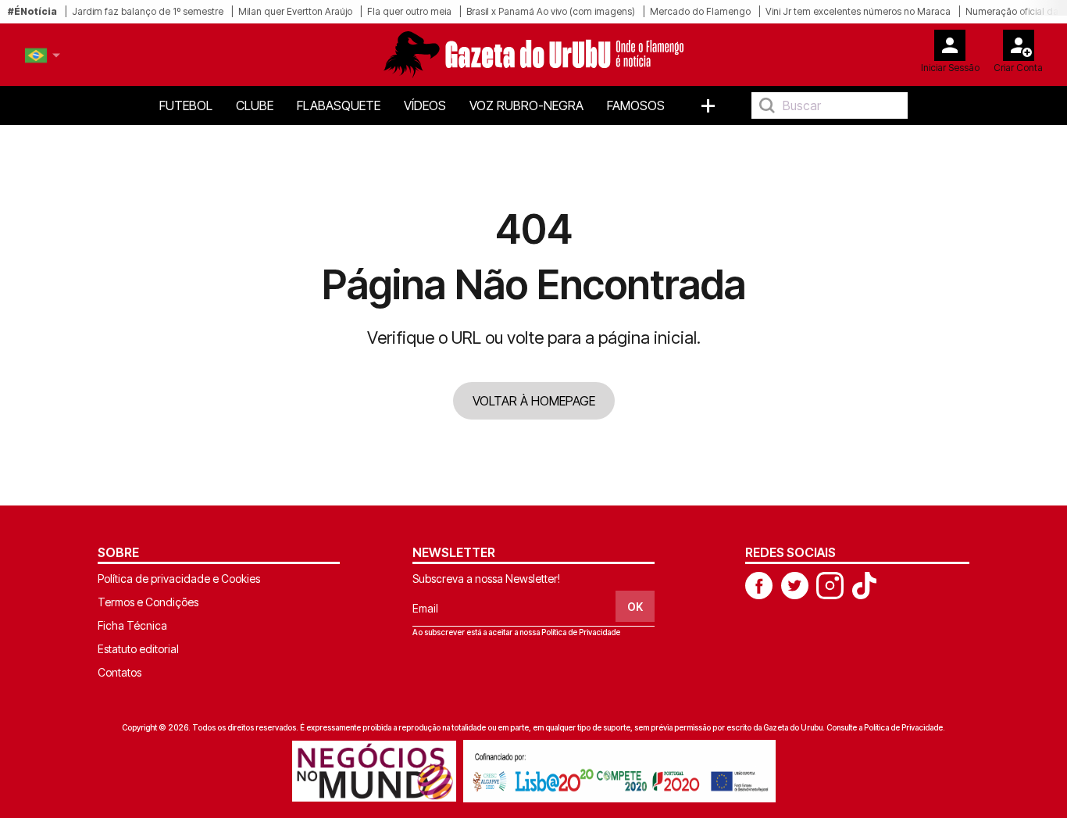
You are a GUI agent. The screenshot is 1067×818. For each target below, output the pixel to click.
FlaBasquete (338, 105)
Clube (254, 105)
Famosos (636, 105)
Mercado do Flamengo (700, 11)
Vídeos (425, 105)
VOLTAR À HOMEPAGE (534, 401)
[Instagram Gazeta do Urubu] (830, 584)
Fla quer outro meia (409, 11)
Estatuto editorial (138, 648)
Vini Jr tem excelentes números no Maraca (858, 11)
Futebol (185, 105)
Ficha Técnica (132, 625)
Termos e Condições (148, 602)
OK (635, 606)
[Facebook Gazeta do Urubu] (759, 584)
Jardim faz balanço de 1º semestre (147, 11)
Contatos (119, 672)
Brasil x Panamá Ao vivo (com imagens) (550, 11)
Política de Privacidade (580, 632)
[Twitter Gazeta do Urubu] (794, 584)
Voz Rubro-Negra (526, 105)
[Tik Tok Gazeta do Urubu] (864, 584)
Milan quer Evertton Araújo (295, 11)
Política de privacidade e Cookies (179, 578)
